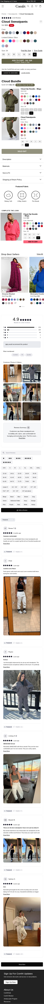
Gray (33, 496)
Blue (19, 496)
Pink (4, 504)
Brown (26, 496)
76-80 (27, 481)
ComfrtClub (7, 993)
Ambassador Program (10, 999)
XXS (4, 468)
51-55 (27, 477)
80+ (34, 481)
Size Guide (38, 50)
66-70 (12, 481)
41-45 (12, 477)
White (25, 504)
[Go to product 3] (22, 306)
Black (12, 496)
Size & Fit (6, 173)
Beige (4, 496)
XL (25, 468)
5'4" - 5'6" (24, 487)
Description (7, 159)
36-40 (4, 477)
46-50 (19, 477)
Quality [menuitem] (29, 355)
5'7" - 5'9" (33, 487)
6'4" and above (26, 491)
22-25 (19, 473)
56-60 (34, 477)
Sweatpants (12, 14)
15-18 (4, 473)
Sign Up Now (11, 982)
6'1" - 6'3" (15, 491)
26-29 (27, 473)
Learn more (25, 73)
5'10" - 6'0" (6, 491)
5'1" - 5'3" (14, 487)
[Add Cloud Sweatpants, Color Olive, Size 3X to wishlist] (40, 21)
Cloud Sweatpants (28, 117)
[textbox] (21, 453)
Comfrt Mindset (8, 996)
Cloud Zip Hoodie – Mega (31, 89)
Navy (25, 500)
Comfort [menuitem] (15, 355)
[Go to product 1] (20, 306)
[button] (11, 18)
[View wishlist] (36, 6)
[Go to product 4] (23, 306)
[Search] (28, 6)
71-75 (19, 481)
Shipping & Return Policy (12, 180)
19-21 (12, 473)
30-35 (34, 473)
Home (4, 14)
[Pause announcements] (42, 1)
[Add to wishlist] (25, 259)
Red (18, 504)
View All (40, 254)
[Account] (32, 6)
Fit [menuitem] (22, 355)
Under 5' (5, 487)
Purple (11, 504)
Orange (33, 500)
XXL (31, 468)
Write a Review (25, 510)
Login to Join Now (11, 73)
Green (5, 500)
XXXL (38, 468)
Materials (6, 166)
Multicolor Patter (15, 500)
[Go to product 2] (21, 306)
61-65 (4, 481)
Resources (7, 1001)
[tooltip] (28, 427)
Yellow (33, 504)
